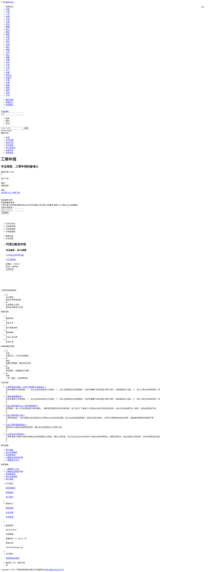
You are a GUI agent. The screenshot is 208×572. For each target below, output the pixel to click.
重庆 (8, 32)
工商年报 (12, 259)
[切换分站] (9, 2)
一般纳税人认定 (12, 460)
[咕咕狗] (5, 111)
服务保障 (9, 508)
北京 (8, 62)
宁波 (8, 95)
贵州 (8, 24)
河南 (8, 45)
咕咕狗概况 (10, 488)
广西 (8, 12)
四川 (8, 29)
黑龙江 (9, 75)
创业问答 (9, 150)
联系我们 (9, 105)
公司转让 (11, 148)
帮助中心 (9, 102)
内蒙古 (9, 77)
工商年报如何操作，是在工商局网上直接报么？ (26, 387)
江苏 (8, 52)
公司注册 (9, 140)
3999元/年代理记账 (16, 255)
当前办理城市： (7, 208)
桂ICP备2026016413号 (54, 570)
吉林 (8, 72)
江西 (8, 22)
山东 (8, 39)
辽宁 (8, 70)
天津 (8, 65)
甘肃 (8, 83)
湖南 (8, 50)
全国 (8, 9)
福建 (8, 57)
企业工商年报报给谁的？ (16, 425)
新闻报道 (9, 492)
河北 (8, 42)
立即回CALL (6, 193)
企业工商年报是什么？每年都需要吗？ (22, 406)
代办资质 (9, 145)
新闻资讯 (9, 153)
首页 (8, 137)
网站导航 (9, 100)
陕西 (8, 34)
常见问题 (9, 512)
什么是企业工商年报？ (15, 434)
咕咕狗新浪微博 (12, 558)
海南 (8, 17)
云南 (8, 19)
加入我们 (9, 497)
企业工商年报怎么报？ (15, 415)
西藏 (8, 27)
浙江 (8, 55)
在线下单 (16, 193)
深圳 (8, 93)
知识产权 (9, 142)
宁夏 (8, 80)
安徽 (8, 60)
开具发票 (9, 517)
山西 (8, 37)
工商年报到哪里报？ (14, 396)
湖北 (8, 47)
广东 (8, 14)
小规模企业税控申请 (14, 457)
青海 (8, 85)
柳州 (8, 90)
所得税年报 (10, 455)
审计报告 (9, 450)
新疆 (8, 88)
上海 (8, 67)
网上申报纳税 (11, 452)
